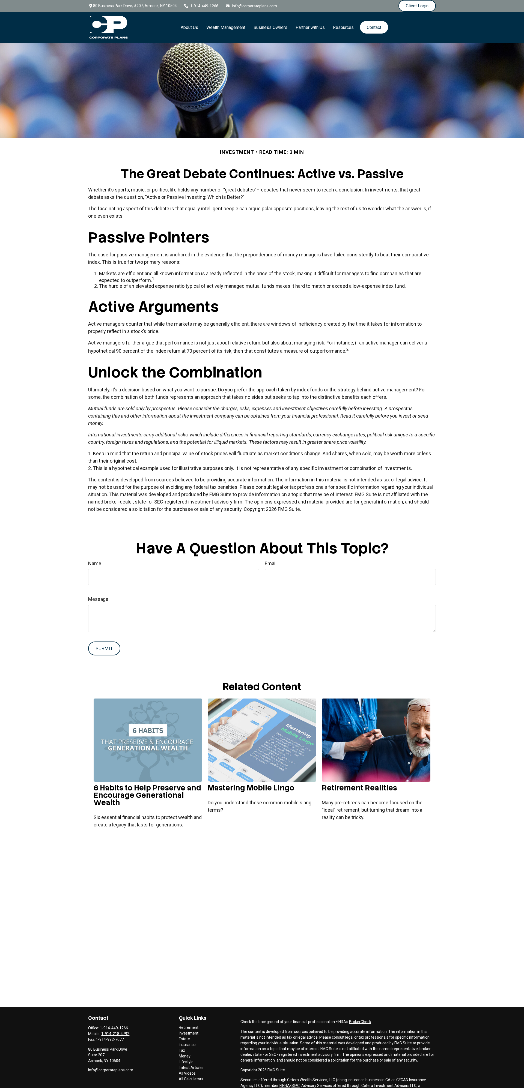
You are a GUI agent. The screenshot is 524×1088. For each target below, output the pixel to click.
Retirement (188, 1027)
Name (94, 563)
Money (184, 1056)
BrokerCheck (360, 1022)
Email (270, 563)
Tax (182, 1050)
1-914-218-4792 (115, 1034)
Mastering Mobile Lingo (251, 788)
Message (98, 599)
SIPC (295, 1085)
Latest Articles (191, 1067)
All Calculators (191, 1079)
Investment (188, 1033)
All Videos (187, 1073)
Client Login (417, 5)
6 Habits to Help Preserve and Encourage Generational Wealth (147, 795)
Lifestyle (186, 1062)
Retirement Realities (359, 788)
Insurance (187, 1044)
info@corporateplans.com (254, 6)
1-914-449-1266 (204, 6)
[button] (189, 27)
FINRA (284, 1085)
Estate (184, 1039)
